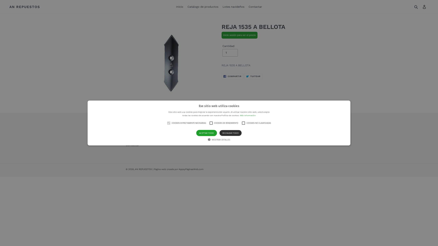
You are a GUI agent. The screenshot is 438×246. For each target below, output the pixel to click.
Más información (248, 115)
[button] (219, 123)
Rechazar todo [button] (230, 133)
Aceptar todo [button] (206, 133)
